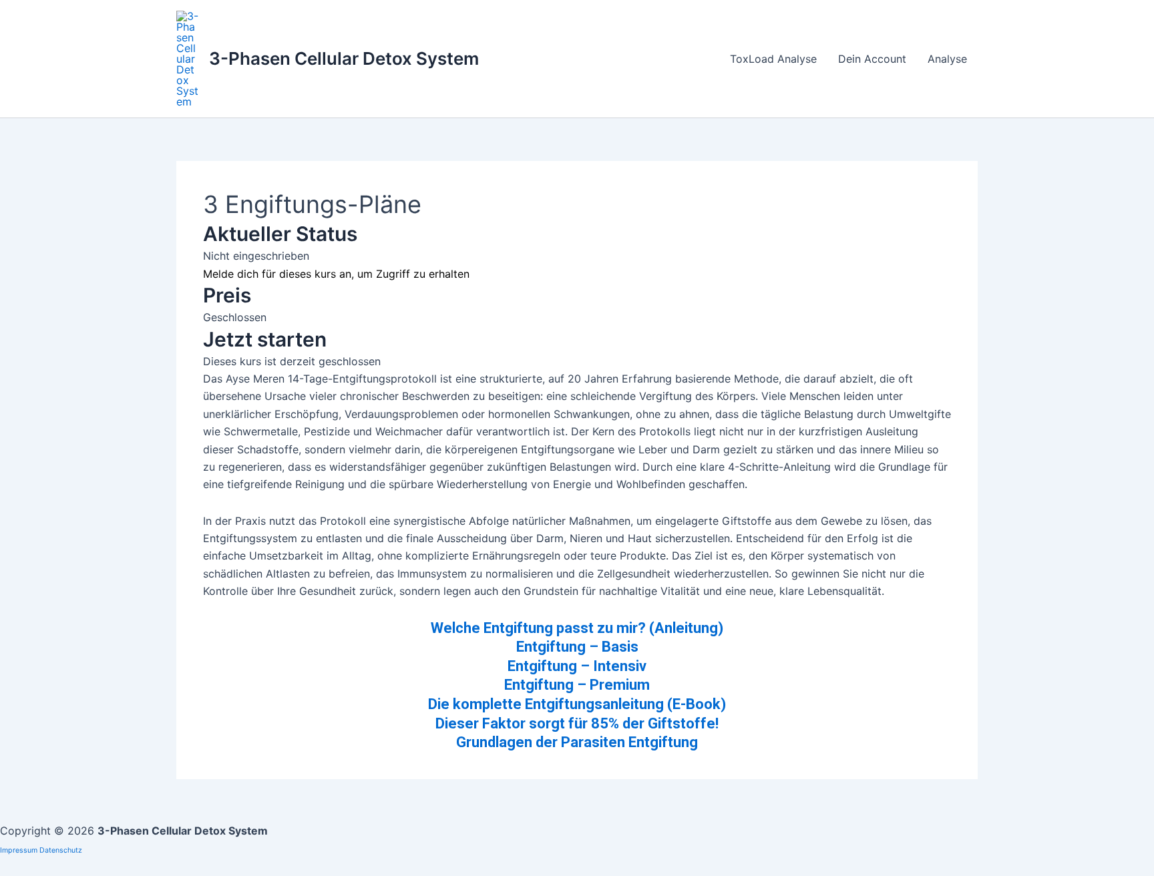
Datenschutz (60, 850)
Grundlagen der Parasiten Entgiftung (577, 742)
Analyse (947, 58)
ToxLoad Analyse (773, 58)
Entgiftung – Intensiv (577, 666)
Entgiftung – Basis (577, 646)
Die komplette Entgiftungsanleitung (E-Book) (577, 704)
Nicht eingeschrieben (256, 255)
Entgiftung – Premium (577, 684)
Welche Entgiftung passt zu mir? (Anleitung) (577, 628)
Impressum (18, 850)
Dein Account (872, 58)
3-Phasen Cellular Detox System (344, 58)
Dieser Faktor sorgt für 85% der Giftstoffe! (577, 723)
